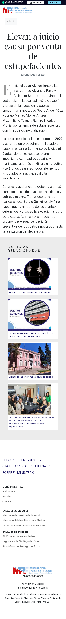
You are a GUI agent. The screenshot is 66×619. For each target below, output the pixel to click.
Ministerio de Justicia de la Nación (21, 515)
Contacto (7, 501)
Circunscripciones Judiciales (26, 466)
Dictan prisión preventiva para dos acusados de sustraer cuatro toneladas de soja (31, 334)
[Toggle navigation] (60, 10)
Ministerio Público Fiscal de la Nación (23, 520)
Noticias (7, 496)
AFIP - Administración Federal (19, 536)
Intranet (54, 2)
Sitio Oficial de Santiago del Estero (21, 546)
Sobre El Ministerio (18, 473)
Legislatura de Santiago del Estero (21, 541)
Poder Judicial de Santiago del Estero (23, 525)
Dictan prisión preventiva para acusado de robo (31, 377)
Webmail (37, 2)
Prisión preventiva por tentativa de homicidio (29, 292)
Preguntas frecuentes (21, 460)
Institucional (9, 491)
